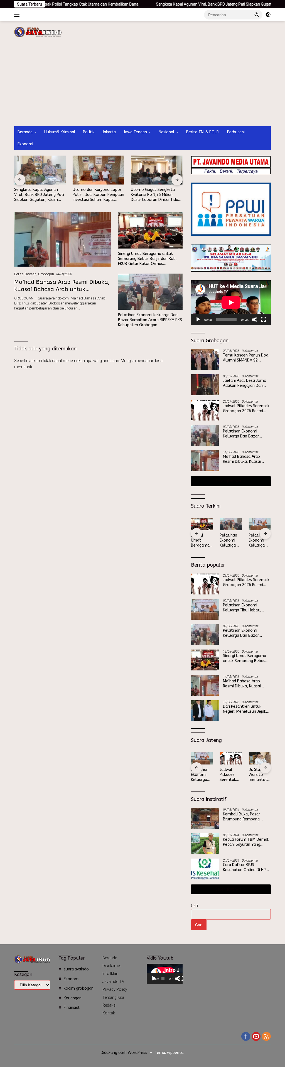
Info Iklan (110, 973)
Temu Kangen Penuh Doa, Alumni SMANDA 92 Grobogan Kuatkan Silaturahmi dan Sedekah (246, 358)
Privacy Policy (114, 989)
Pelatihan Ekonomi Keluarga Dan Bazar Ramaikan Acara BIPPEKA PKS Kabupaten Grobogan (150, 320)
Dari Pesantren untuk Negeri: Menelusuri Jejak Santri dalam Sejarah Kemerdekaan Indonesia (244, 709)
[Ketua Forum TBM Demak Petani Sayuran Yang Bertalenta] (205, 843)
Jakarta (109, 132)
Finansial (72, 1007)
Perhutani (236, 132)
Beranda (25, 132)
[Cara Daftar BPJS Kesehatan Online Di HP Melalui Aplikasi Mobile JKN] (205, 869)
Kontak (108, 1013)
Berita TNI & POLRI (203, 132)
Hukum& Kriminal (59, 132)
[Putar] (198, 319)
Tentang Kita (113, 997)
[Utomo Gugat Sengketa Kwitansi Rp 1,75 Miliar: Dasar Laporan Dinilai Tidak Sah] (157, 170)
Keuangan (73, 998)
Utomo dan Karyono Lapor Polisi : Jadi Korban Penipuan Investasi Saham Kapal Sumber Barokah (98, 195)
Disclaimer (111, 965)
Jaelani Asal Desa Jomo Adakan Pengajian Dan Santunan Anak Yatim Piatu (244, 383)
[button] (256, 14)
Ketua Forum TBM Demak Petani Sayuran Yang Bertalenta (246, 842)
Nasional (167, 132)
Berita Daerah (25, 274)
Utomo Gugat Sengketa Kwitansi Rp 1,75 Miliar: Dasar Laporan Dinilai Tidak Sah (155, 195)
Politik (89, 132)
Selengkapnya (228, 481)
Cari (194, 905)
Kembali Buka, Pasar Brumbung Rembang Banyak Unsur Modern (242, 817)
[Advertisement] (142, 85)
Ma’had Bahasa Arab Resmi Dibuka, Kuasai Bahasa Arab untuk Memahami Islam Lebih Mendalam (62, 289)
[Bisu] (254, 319)
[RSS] (266, 1037)
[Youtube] (256, 1037)
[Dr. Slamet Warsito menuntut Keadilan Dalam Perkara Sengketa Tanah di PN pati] (260, 758)
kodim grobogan (79, 988)
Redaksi (109, 1005)
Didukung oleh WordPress (124, 1052)
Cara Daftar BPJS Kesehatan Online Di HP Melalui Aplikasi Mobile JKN (244, 867)
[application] (231, 302)
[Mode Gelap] (268, 14)
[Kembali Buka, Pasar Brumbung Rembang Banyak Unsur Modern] (205, 818)
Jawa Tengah (135, 132)
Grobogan (46, 274)
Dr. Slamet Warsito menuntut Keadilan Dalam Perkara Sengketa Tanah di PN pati (259, 775)
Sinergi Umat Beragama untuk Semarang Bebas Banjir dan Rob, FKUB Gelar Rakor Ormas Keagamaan (147, 259)
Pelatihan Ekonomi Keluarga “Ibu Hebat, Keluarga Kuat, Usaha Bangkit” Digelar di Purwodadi (260, 540)
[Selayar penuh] (263, 319)
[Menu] (18, 14)
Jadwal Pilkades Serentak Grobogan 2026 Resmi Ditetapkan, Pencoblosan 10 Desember (246, 409)
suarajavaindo (76, 969)
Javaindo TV (113, 981)
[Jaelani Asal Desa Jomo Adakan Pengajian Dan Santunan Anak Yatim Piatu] (205, 384)
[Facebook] (245, 1037)
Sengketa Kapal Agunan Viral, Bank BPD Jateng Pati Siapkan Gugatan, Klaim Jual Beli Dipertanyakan (39, 195)
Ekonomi (25, 144)
